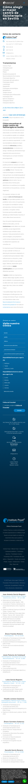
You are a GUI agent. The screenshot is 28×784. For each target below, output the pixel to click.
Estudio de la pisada (20, 559)
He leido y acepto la (12, 406)
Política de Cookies (14, 583)
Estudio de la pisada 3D (9, 74)
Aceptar (4, 781)
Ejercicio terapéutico (8, 98)
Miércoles (7, 382)
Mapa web (15, 564)
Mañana (7, 363)
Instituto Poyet (7, 66)
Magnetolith (6, 86)
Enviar (19, 410)
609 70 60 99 (9, 50)
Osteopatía (6, 70)
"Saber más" (5, 779)
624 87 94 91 (14, 445)
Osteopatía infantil (8, 100)
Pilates (5, 72)
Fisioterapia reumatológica (10, 88)
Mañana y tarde (9, 368)
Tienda (22, 561)
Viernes (7, 388)
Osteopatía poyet (7, 68)
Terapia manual (7, 92)
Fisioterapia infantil (8, 82)
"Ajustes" (24, 777)
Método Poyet (15, 549)
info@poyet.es (9, 53)
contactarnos (6, 307)
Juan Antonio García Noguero (12, 108)
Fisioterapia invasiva (16, 554)
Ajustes (17, 781)
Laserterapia (6, 84)
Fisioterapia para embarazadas (11, 94)
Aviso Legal (15, 580)
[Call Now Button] (25, 781)
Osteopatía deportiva (9, 102)
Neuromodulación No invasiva (11, 76)
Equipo (10, 561)
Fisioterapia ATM (7, 96)
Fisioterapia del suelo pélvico (11, 80)
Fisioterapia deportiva (9, 78)
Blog (11, 564)
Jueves (7, 385)
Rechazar (11, 781)
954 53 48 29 (9, 47)
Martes (7, 380)
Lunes (6, 377)
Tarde (6, 366)
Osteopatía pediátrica (11, 551)
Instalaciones (16, 561)
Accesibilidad (14, 585)
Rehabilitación (7, 90)
